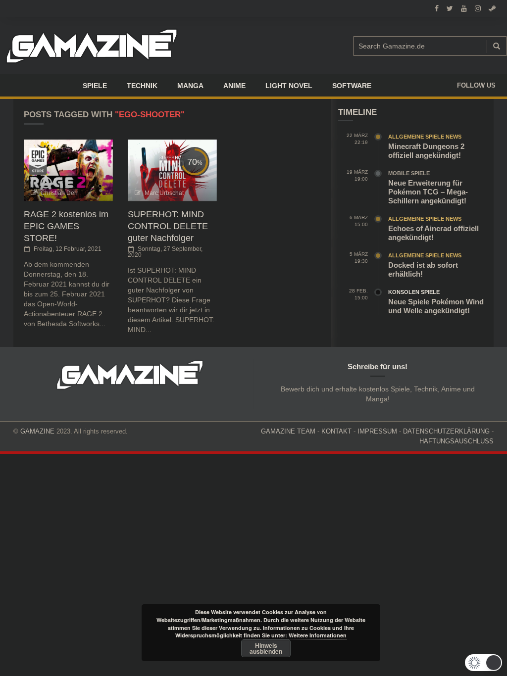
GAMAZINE (37, 431)
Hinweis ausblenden (266, 648)
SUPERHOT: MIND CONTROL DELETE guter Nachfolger (168, 226)
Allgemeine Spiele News (424, 137)
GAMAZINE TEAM (288, 431)
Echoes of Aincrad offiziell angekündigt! (433, 232)
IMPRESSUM (377, 431)
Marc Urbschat (164, 193)
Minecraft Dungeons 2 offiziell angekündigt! (426, 150)
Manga (190, 86)
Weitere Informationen (318, 635)
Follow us (476, 85)
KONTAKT (336, 431)
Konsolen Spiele (414, 292)
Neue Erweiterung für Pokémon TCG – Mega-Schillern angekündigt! (428, 192)
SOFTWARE (351, 86)
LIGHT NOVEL (288, 86)
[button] (483, 662)
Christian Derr (59, 193)
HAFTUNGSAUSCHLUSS (456, 441)
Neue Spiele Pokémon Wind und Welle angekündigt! (436, 306)
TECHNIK (142, 86)
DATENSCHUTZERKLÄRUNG (446, 431)
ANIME (234, 86)
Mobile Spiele (409, 173)
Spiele (95, 86)
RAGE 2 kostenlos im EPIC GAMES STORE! (66, 226)
